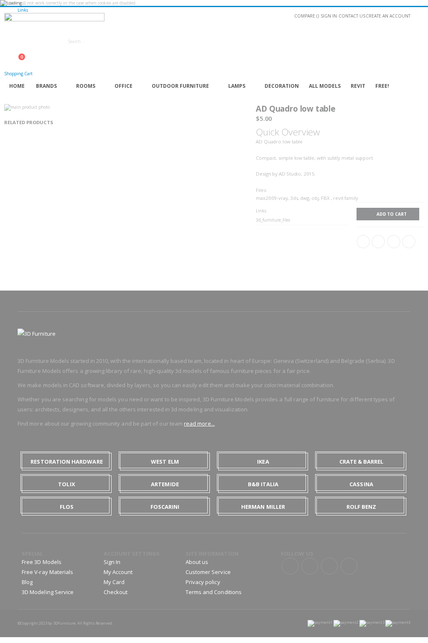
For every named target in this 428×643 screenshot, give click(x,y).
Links (23, 10)
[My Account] (6, 53)
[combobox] (137, 41)
